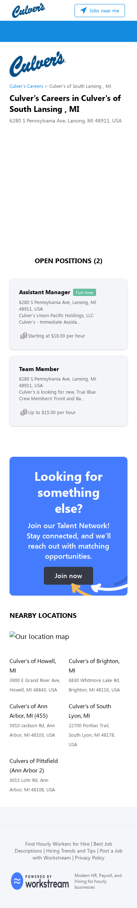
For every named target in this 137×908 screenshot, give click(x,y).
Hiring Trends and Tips (71, 850)
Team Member (39, 369)
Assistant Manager (44, 292)
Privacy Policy (89, 857)
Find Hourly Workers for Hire (57, 843)
